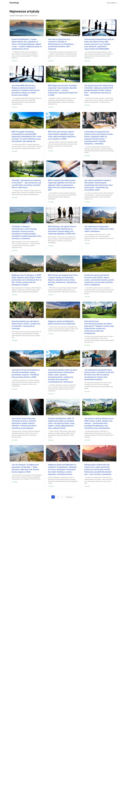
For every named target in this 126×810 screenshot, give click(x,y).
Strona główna (111, 3)
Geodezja (14, 2)
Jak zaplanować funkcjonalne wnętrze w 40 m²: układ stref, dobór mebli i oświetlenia (99, 228)
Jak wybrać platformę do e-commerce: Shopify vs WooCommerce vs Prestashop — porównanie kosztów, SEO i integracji (61, 44)
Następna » (69, 497)
